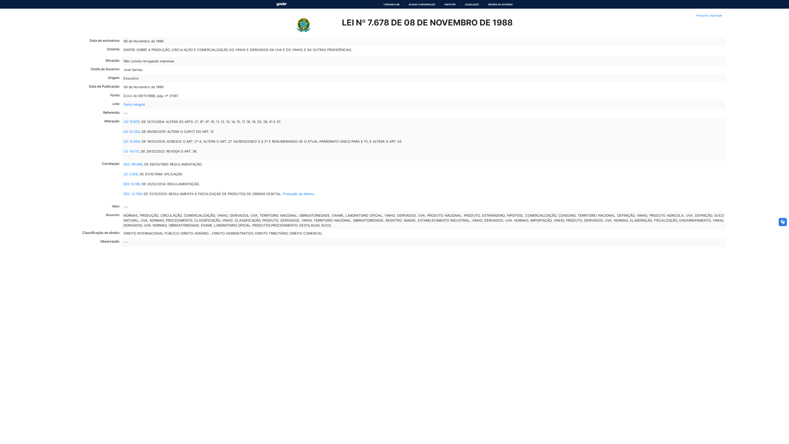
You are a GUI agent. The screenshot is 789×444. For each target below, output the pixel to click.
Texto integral (134, 104)
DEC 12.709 (132, 194)
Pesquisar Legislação (709, 15)
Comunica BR (391, 4)
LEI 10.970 (131, 122)
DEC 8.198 (131, 184)
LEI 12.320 (131, 132)
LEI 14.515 (131, 151)
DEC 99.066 (132, 164)
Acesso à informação (422, 4)
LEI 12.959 (131, 141)
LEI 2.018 (130, 174)
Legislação (472, 4)
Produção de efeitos (298, 194)
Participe (450, 4)
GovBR (281, 4)
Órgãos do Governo (500, 4)
